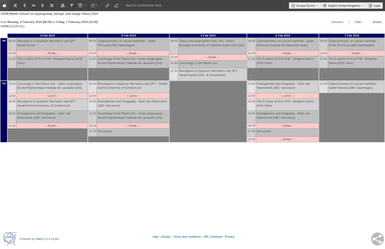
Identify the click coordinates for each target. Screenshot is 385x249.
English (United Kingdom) (344, 6)
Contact (166, 237)
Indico (39, 239)
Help (155, 237)
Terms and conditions (187, 237)
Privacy (230, 237)
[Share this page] (377, 239)
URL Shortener (212, 237)
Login (377, 6)
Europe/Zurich (306, 6)
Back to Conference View (143, 5)
